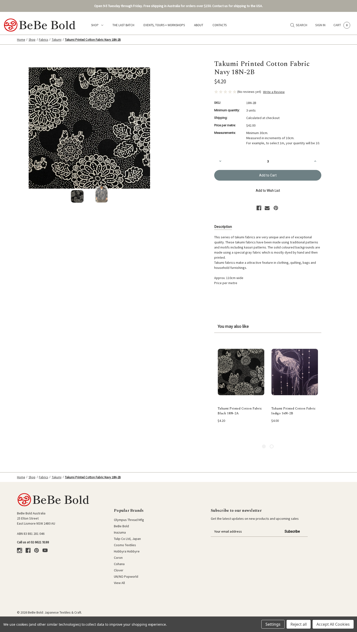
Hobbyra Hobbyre (127, 551)
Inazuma (120, 532)
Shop (95, 25)
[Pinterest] (275, 208)
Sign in (320, 25)
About (198, 25)
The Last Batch (123, 25)
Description (223, 226)
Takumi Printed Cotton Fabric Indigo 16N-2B (293, 411)
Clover (118, 570)
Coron (118, 557)
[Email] (267, 208)
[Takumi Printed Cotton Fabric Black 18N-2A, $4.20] (241, 372)
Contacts (219, 25)
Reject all (298, 624)
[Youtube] (45, 550)
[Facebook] (258, 208)
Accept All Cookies (333, 624)
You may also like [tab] (233, 326)
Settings (272, 624)
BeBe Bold (121, 526)
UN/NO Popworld (126, 576)
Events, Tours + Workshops (164, 25)
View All (119, 583)
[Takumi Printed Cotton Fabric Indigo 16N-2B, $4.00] (294, 372)
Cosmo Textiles (125, 545)
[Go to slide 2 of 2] (271, 446)
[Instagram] (19, 550)
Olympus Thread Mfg (129, 520)
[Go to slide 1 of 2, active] (264, 446)
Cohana (119, 564)
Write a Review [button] (274, 92)
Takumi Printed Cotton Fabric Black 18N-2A (240, 411)
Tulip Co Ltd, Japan (127, 538)
